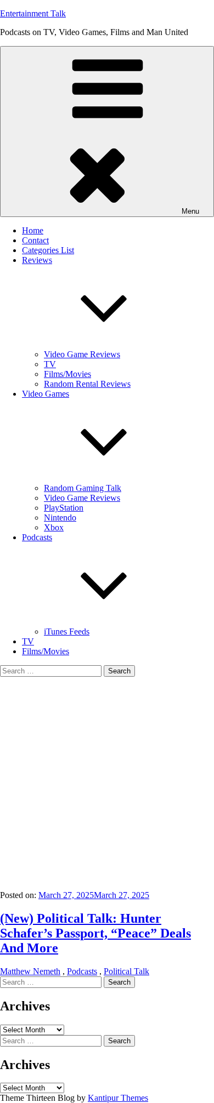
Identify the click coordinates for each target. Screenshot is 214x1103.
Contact (35, 240)
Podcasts (82, 971)
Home (32, 230)
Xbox (54, 527)
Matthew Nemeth (30, 971)
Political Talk (126, 971)
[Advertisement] (107, 783)
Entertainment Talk (33, 13)
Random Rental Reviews (87, 383)
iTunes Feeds (66, 631)
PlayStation (63, 507)
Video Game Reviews (82, 354)
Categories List (48, 250)
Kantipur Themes (118, 1097)
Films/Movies (67, 374)
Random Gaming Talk (82, 488)
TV (50, 364)
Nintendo (60, 517)
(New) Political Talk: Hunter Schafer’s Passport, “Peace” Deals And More (95, 933)
